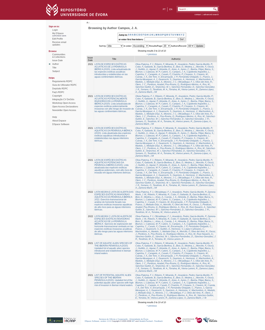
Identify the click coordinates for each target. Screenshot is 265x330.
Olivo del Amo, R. (203, 82)
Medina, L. (190, 66)
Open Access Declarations (65, 106)
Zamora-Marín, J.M (147, 92)
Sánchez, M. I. (153, 119)
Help (54, 117)
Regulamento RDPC (62, 81)
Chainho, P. (177, 74)
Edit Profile (57, 39)
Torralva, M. (174, 89)
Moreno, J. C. (170, 82)
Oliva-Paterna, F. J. (144, 64)
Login (55, 30)
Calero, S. (166, 72)
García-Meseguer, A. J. (146, 79)
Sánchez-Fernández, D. (183, 87)
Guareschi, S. (165, 79)
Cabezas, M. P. (153, 72)
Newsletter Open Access (64, 110)
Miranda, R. (171, 64)
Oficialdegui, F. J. (186, 82)
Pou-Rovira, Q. (172, 84)
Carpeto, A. (153, 285)
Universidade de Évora (138, 319)
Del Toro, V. (154, 77)
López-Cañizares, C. (194, 229)
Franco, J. (208, 77)
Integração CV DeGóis (63, 99)
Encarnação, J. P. (169, 77)
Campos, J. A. (179, 72)
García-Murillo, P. (204, 64)
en (170, 9)
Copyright (57, 96)
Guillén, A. (143, 69)
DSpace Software (60, 124)
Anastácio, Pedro (186, 64)
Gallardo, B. (150, 66)
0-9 (129, 35)
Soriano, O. (146, 89)
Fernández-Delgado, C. (190, 77)
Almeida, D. (165, 69)
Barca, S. (209, 69)
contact (198, 14)
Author (55, 64)
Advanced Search (211, 14)
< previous (152, 54)
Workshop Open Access (64, 103)
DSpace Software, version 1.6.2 (98, 321)
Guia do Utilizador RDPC (64, 85)
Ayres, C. (185, 69)
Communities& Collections (58, 55)
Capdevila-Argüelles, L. (198, 72)
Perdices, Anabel (155, 84)
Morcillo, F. (201, 66)
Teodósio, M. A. (160, 89)
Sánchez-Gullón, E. (144, 87)
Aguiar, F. (153, 69)
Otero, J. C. (140, 84)
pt (164, 9)
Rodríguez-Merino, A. (191, 84)
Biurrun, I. (140, 72)
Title (54, 67)
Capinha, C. (141, 74)
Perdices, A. (153, 116)
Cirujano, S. (190, 74)
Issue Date (57, 60)
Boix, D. (180, 66)
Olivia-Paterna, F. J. (144, 96)
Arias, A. (176, 69)
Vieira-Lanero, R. (189, 89)
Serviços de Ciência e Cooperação (113, 319)
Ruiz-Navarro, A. (197, 207)
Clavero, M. (202, 74)
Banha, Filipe (197, 69)
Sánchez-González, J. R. (197, 119)
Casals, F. (166, 74)
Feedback (158, 321)
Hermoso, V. (192, 79)
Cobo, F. (139, 66)
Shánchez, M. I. (162, 87)
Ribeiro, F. (159, 64)
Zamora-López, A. (202, 121)
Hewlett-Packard (146, 321)
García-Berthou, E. (166, 66)
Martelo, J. (140, 82)
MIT (133, 321)
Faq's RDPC (58, 92)
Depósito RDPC (60, 88)
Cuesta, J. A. (141, 77)
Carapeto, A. (154, 74)
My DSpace (58, 33)
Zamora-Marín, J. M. (197, 298)
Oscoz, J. (197, 204)
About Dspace (59, 120)
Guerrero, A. (179, 79)
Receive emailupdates (59, 43)
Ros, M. (206, 84)
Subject (56, 71)
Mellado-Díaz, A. (155, 82)
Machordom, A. (206, 79)
